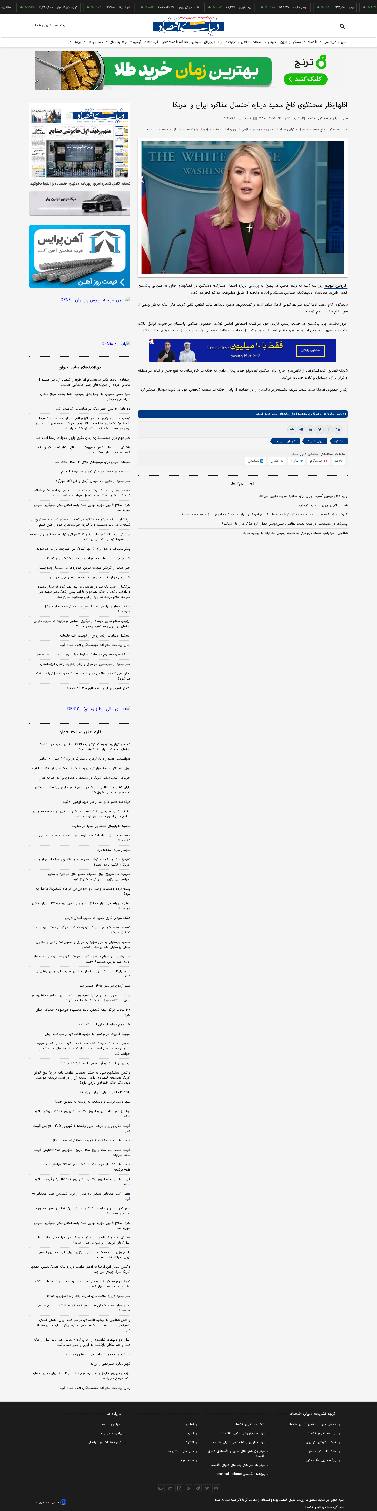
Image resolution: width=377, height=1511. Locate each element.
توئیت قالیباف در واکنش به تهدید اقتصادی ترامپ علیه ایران (87, 1034)
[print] (292, 429)
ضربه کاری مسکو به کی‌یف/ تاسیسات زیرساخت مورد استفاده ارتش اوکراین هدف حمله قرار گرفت (82, 1284)
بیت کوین (215, 7)
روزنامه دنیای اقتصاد (322, 1433)
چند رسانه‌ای (117, 42)
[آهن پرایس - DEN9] (79, 256)
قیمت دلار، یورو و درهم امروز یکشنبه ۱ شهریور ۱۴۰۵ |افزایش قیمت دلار (81, 1128)
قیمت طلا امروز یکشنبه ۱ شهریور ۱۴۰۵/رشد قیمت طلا (91, 1140)
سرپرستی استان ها (180, 1451)
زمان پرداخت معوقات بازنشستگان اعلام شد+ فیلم (94, 645)
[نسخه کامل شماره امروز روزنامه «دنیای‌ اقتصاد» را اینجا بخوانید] (79, 141)
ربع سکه (372, 7)
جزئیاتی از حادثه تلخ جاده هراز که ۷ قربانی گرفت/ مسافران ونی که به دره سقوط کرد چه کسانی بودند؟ (80, 537)
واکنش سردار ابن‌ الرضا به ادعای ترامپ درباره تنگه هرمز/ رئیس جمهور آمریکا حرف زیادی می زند (80, 1269)
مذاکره (339, 441)
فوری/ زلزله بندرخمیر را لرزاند (110, 1364)
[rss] (188, 1488)
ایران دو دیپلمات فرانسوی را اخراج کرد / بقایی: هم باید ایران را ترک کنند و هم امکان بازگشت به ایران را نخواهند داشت (82, 1342)
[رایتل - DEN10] (79, 344)
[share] (179, 1488)
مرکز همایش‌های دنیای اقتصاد (243, 1433)
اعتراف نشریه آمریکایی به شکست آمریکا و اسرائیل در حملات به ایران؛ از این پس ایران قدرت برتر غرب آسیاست (81, 814)
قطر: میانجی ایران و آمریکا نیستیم (323, 505)
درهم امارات (270, 7)
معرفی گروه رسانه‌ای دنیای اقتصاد (312, 1424)
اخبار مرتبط (242, 484)
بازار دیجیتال (213, 42)
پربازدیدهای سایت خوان (80, 367)
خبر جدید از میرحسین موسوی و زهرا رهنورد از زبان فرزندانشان (85, 664)
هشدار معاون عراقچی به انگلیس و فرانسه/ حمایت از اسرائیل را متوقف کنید (85, 609)
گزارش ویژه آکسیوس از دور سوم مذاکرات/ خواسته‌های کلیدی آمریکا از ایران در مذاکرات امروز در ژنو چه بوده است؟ (265, 514)
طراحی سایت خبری (49, 1503)
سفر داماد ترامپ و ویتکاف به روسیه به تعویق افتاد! (92, 1101)
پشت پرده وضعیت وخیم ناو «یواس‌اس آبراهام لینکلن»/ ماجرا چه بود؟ (83, 891)
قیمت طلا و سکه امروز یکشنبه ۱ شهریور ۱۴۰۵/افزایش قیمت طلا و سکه (82, 1182)
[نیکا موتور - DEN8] (79, 203)
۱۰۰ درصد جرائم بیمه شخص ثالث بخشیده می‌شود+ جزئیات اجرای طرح (83, 1012)
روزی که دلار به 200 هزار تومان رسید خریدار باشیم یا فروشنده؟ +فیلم (81, 768)
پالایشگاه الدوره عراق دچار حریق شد (104, 1092)
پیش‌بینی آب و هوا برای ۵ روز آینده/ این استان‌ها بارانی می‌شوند (83, 548)
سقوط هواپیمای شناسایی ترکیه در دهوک (101, 826)
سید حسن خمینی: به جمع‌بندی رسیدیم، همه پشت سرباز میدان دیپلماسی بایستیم (85, 397)
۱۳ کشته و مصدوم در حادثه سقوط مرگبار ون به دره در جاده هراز (82, 654)
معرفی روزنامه (112, 1424)
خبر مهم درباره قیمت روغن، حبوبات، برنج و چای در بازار (89, 577)
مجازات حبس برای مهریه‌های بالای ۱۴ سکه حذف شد (92, 462)
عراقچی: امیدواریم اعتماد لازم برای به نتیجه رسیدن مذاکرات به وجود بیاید (295, 533)
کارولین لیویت (335, 285)
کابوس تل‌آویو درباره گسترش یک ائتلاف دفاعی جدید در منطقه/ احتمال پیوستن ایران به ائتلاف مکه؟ (84, 747)
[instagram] (216, 1488)
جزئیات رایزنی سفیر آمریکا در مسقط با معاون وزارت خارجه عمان (84, 777)
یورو (321, 7)
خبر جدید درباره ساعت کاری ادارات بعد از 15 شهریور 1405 (88, 1296)
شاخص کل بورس (157, 7)
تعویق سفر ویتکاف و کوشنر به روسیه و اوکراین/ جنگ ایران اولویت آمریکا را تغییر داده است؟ (82, 862)
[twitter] (319, 429)
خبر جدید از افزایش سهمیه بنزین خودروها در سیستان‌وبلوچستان (83, 567)
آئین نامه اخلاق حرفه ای (104, 1442)
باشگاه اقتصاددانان (174, 42)
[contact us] (170, 1488)
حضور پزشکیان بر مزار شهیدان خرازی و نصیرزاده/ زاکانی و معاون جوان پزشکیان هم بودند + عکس (83, 945)
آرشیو (136, 42)
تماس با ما (186, 1424)
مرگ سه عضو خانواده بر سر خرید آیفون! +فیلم (96, 802)
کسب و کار (94, 42)
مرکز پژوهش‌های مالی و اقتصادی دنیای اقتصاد (236, 1454)
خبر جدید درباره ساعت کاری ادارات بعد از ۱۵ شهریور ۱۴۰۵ (88, 558)
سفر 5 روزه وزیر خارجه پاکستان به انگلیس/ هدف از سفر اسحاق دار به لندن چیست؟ (81, 1211)
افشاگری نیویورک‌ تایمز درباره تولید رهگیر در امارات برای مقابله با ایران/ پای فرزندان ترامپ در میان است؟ (84, 1240)
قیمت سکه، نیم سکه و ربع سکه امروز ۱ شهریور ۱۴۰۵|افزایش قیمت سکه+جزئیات (81, 1153)
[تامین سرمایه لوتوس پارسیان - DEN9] (79, 309)
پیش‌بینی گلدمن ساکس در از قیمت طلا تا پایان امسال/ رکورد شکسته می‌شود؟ (81, 676)
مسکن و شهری (290, 42)
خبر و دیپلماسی (334, 42)
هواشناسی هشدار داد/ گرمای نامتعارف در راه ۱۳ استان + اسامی (84, 759)
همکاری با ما (185, 1460)
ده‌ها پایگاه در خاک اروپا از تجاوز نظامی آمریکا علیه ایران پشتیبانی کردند (83, 974)
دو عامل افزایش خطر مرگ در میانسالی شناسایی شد (93, 408)
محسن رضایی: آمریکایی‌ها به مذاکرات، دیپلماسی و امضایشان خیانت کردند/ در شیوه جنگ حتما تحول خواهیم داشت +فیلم (81, 493)
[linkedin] (310, 429)
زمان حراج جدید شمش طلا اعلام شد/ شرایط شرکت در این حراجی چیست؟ (83, 1308)
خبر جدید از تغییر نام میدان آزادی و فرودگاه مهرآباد (93, 481)
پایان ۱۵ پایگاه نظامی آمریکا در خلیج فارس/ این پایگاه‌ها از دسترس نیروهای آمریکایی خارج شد (81, 790)
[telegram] (301, 429)
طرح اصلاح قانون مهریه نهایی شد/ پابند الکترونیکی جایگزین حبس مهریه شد (82, 508)
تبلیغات (189, 1433)
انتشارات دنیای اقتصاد (249, 1424)
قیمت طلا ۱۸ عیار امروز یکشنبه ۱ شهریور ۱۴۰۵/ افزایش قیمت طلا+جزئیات (86, 1167)
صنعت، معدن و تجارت (244, 42)
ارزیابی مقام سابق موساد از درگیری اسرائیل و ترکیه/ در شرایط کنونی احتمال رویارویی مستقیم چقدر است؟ (82, 624)
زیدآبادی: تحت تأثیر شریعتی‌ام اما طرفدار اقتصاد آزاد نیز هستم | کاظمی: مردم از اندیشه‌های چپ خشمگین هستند (84, 382)
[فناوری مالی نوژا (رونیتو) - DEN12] (79, 709)
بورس (271, 42)
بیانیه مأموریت (111, 1433)
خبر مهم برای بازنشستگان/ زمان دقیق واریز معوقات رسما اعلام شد (83, 438)
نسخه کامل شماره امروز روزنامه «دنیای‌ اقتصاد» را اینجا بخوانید (80, 184)
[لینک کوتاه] (338, 429)
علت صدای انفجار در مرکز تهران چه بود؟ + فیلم (95, 471)
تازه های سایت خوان (80, 732)
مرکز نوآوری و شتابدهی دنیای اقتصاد (238, 1442)
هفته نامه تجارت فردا (321, 1451)
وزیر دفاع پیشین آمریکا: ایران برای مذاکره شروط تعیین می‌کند (303, 496)
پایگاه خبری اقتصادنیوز (320, 1460)
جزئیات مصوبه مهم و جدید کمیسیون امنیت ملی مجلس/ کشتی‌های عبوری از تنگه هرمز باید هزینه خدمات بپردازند (81, 998)
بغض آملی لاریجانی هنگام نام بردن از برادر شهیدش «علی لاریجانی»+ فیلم (81, 1196)
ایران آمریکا (315, 441)
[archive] (161, 1488)
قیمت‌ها (152, 42)
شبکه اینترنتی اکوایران (321, 1442)
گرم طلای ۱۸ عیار (37, 7)
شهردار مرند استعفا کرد (113, 850)
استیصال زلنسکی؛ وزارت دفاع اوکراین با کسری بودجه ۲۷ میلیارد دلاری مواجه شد (81, 906)
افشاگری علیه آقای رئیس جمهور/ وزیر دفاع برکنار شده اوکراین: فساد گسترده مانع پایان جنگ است (82, 450)
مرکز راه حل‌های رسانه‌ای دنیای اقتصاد (238, 1465)
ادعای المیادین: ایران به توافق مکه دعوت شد (98, 688)
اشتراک (189, 1442)
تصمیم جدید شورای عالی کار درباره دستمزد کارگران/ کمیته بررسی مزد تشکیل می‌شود (81, 930)
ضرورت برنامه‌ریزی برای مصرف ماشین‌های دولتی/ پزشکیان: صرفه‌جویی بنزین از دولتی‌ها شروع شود (88, 877)
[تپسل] (151, 341)
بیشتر (76, 42)
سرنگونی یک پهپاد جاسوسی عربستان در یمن (98, 1354)
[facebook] (329, 429)
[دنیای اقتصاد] (188, 26)
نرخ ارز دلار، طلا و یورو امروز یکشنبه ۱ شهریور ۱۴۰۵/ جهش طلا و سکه (82, 1114)
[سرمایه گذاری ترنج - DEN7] (188, 70)
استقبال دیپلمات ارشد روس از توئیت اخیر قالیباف (95, 635)
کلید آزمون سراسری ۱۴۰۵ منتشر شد (105, 985)
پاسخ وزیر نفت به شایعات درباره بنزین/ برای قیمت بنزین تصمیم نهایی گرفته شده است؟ (83, 1255)
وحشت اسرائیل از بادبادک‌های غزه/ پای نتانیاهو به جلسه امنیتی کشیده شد (84, 838)
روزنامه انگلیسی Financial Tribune (240, 1474)
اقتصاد (311, 42)
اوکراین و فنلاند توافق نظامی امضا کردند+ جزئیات (94, 1063)
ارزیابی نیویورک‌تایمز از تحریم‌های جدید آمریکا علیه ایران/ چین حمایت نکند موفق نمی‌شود (80, 1376)
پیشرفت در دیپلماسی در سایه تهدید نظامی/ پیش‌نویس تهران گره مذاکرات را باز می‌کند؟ (285, 523)
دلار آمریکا (94, 7)
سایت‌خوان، (326, 414)
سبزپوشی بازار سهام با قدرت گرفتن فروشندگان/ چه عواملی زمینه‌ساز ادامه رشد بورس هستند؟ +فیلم (82, 959)
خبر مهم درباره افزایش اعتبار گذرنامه (104, 1024)
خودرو (196, 42)
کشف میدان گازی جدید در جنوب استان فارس (97, 918)
